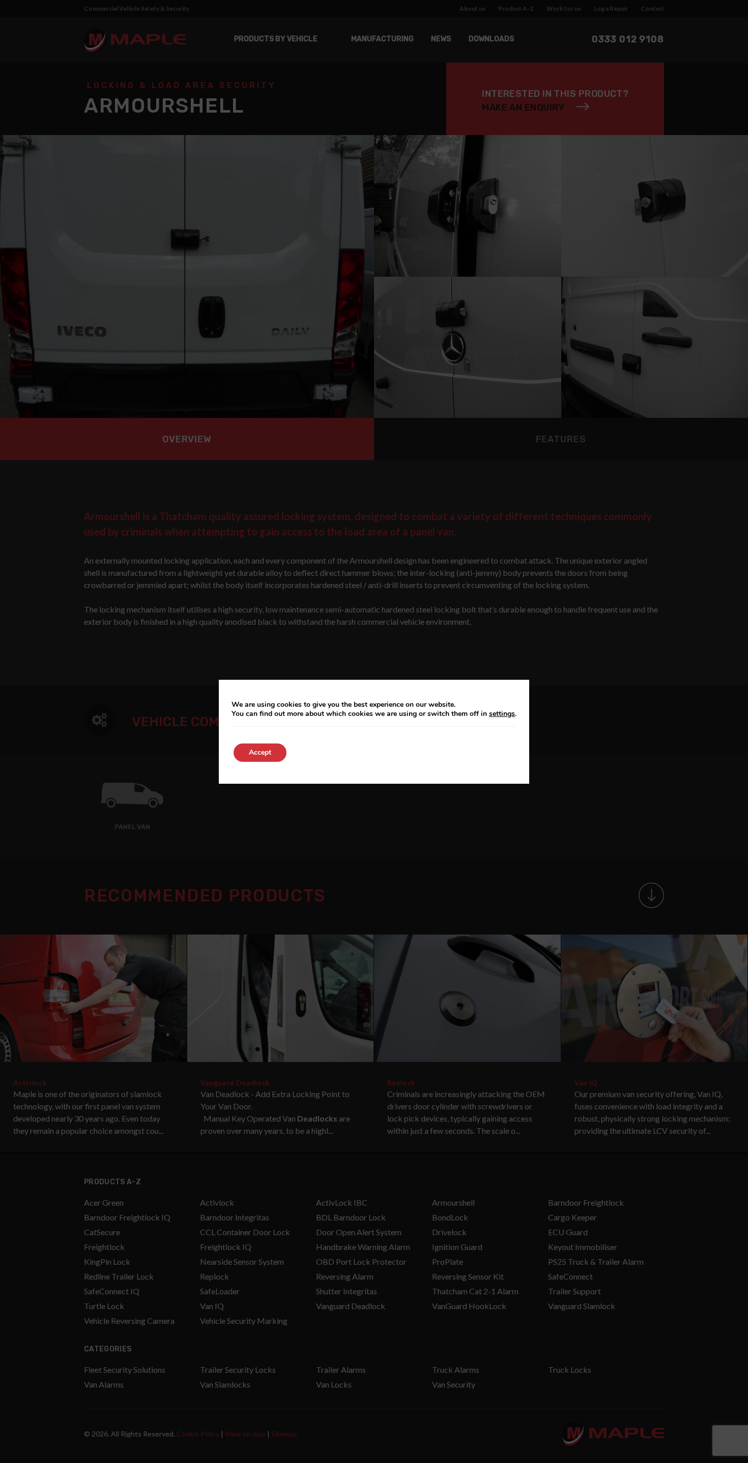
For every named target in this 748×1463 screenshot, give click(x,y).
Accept (260, 752)
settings (502, 714)
